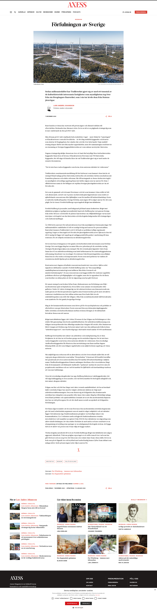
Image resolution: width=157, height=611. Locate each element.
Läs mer (97, 595)
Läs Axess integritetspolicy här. (93, 311)
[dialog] (78, 599)
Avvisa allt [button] (86, 603)
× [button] (155, 589)
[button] (78, 608)
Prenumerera (83, 316)
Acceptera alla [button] (72, 603)
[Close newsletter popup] (118, 290)
